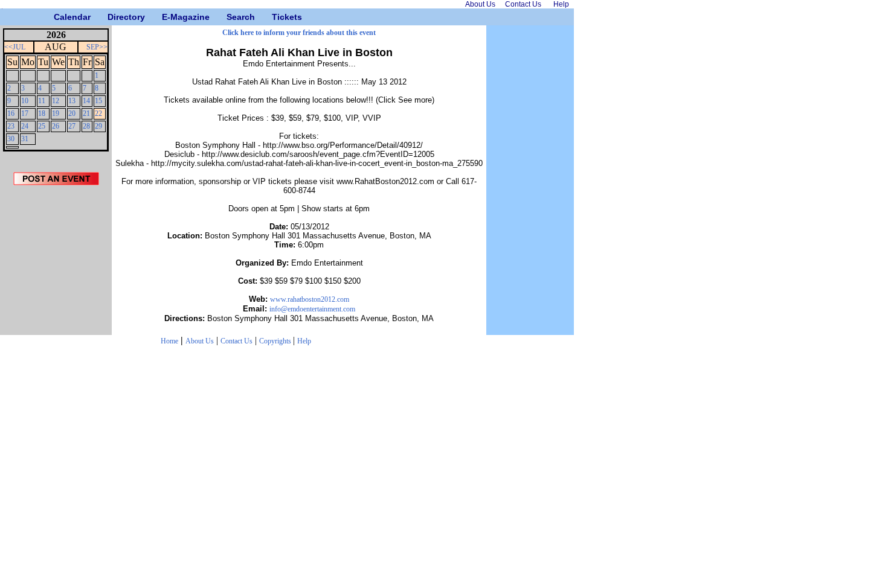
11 (41, 101)
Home (169, 341)
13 (72, 101)
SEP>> (97, 47)
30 (10, 139)
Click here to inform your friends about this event (299, 32)
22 (98, 113)
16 (10, 113)
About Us (199, 341)
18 (41, 113)
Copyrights (276, 341)
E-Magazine (166, 17)
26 (55, 126)
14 (86, 101)
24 (24, 126)
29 (98, 126)
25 (41, 126)
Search (231, 17)
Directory (112, 17)
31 (24, 139)
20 (72, 113)
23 (10, 126)
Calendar (58, 17)
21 (86, 113)
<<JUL (14, 47)
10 (24, 101)
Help (304, 341)
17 (24, 113)
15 (98, 101)
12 (55, 101)
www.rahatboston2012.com (309, 299)
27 (72, 126)
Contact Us (236, 341)
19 (55, 113)
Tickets (276, 17)
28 (86, 126)
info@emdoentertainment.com (312, 309)
